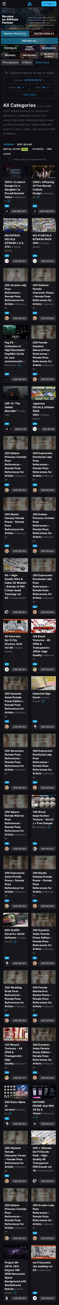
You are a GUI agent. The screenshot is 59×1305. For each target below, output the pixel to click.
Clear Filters (29, 94)
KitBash (26, 62)
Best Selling (24, 144)
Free (49, 149)
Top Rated (38, 149)
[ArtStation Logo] (29, 4)
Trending (8, 144)
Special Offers (15, 149)
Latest (7, 154)
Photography (10, 62)
